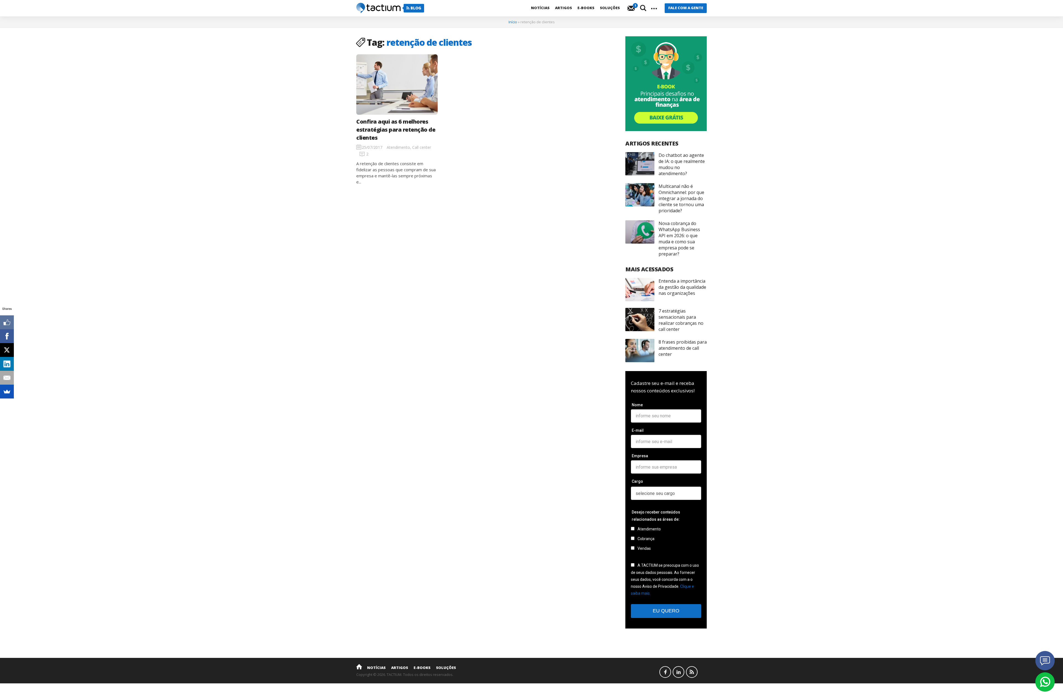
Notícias (540, 7)
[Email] (7, 378)
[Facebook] (7, 336)
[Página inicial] (359, 666)
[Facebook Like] (7, 322)
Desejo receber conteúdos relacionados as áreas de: (656, 515)
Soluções (610, 7)
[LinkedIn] (7, 364)
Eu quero (666, 611)
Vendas (644, 548)
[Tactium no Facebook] (665, 672)
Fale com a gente (685, 7)
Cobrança (645, 539)
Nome (637, 405)
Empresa (640, 456)
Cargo (637, 481)
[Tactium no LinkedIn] (678, 672)
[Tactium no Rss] (692, 672)
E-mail (638, 430)
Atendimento (649, 529)
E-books (585, 7)
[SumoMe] (7, 391)
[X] (7, 350)
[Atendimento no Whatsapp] (1045, 682)
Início (513, 21)
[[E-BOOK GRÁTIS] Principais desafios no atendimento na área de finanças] (666, 83)
